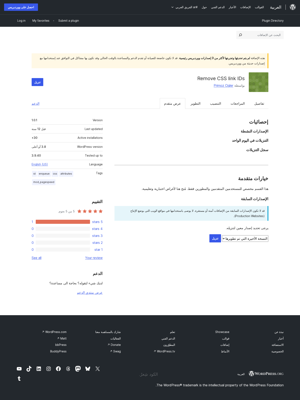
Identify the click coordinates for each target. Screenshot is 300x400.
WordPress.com (54, 332)
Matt (62, 338)
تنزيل (37, 82)
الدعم (35, 103)
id (34, 173)
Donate (114, 344)
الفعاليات (115, 338)
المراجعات (238, 103)
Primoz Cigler (223, 85)
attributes (66, 173)
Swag (115, 351)
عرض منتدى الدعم (90, 292)
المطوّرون (169, 344)
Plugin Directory (273, 20)
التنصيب (215, 103)
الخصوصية (277, 351)
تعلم (172, 332)
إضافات (224, 344)
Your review (94, 258)
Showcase (222, 332)
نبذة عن (279, 332)
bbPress (61, 344)
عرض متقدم (172, 103)
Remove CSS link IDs (221, 78)
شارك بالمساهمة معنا (108, 332)
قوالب (225, 338)
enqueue (44, 173)
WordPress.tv (164, 351)
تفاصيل (259, 103)
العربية (241, 374)
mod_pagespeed (43, 182)
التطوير (195, 103)
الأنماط (225, 351)
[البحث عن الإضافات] (240, 35)
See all (36, 258)
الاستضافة (278, 344)
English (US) (40, 164)
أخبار (281, 338)
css (55, 173)
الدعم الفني (168, 338)
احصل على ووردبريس (21, 7)
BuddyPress (58, 351)
